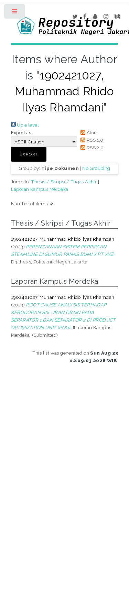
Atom (91, 132)
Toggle (15, 13)
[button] (28, 154)
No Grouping (96, 168)
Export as (21, 132)
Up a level (27, 125)
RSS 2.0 (94, 147)
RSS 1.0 (94, 140)
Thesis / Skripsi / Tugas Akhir (64, 181)
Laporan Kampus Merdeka (39, 189)
